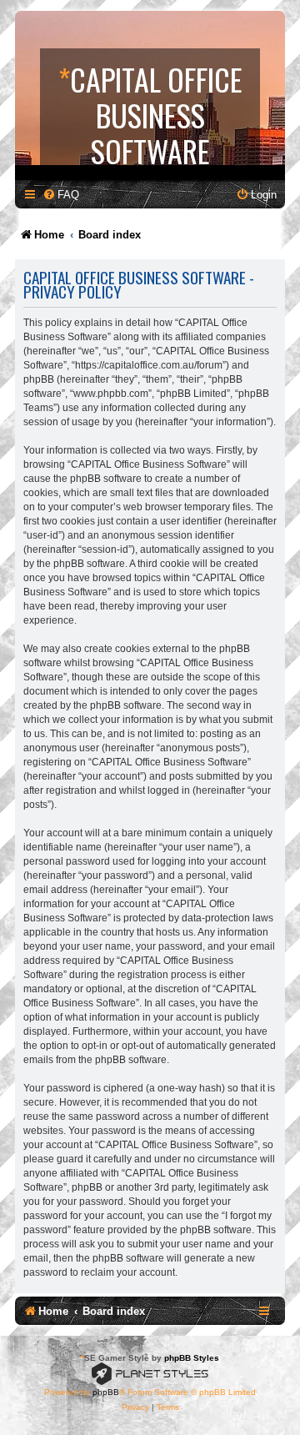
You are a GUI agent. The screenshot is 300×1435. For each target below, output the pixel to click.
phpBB (105, 1392)
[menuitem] (60, 195)
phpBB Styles (191, 1357)
